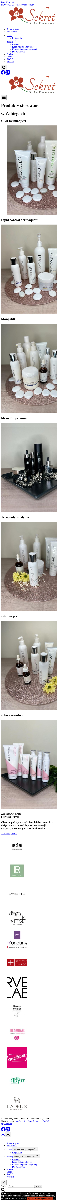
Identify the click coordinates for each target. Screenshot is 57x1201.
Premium (16, 44)
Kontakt (10, 61)
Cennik (10, 57)
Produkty (11, 54)
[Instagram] (8, 74)
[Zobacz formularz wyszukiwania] (4, 67)
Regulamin (17, 38)
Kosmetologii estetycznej (23, 47)
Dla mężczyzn (18, 52)
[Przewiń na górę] (3, 1135)
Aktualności (12, 32)
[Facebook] (3, 74)
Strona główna (13, 29)
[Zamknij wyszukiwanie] (4, 1182)
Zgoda (30, 1198)
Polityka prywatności (43, 1198)
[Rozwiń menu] (4, 97)
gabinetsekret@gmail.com (27, 1121)
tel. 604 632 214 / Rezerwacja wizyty (17, 5)
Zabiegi (10, 1157)
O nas (9, 1150)
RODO (10, 59)
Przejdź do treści (8, 2)
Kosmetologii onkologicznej (24, 49)
